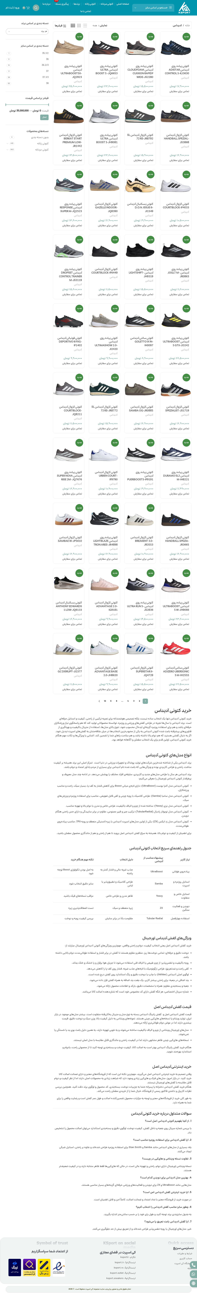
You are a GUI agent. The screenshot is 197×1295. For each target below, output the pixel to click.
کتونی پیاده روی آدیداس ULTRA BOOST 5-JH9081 (107, 139)
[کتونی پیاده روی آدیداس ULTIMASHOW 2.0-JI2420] (104, 319)
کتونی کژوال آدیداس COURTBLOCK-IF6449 (104, 271)
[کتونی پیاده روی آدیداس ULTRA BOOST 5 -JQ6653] (104, 47)
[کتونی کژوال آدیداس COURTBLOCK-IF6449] (104, 250)
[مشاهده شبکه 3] (79, 26)
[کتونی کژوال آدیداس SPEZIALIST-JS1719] (175, 388)
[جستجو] (36, 8)
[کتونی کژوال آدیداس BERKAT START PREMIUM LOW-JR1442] (68, 116)
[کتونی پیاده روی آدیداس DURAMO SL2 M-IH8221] (175, 453)
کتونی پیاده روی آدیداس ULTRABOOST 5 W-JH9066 (176, 606)
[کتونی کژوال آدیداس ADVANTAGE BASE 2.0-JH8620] (104, 648)
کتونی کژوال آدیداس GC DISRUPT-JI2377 (70, 670)
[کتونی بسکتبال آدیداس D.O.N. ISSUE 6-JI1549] (140, 185)
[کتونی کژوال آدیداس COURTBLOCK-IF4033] (175, 185)
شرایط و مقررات (184, 1254)
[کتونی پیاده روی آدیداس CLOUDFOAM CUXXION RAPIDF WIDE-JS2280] (140, 47)
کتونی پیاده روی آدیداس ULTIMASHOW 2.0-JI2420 (106, 343)
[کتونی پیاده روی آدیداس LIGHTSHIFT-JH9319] (140, 250)
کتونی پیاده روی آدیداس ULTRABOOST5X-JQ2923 (71, 71)
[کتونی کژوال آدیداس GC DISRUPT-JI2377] (68, 648)
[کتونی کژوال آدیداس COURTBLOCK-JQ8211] (68, 388)
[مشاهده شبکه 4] (73, 26)
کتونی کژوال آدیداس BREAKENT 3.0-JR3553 (142, 541)
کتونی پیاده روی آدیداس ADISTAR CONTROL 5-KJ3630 (177, 70)
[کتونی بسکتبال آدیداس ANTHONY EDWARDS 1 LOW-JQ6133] (68, 583)
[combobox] (27, 31)
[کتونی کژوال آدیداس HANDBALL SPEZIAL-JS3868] (175, 116)
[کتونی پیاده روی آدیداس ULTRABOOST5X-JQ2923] (68, 47)
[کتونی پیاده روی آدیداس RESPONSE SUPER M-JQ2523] (68, 185)
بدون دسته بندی (40, 138)
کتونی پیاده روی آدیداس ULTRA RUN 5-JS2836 (140, 606)
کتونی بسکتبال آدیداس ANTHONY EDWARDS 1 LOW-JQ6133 (69, 606)
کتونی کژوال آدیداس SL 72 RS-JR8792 (140, 137)
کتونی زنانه (43, 144)
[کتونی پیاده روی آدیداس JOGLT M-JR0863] (175, 250)
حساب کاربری (186, 1259)
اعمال (44, 117)
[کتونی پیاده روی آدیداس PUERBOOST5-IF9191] (140, 453)
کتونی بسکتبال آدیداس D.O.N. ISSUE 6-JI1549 (140, 207)
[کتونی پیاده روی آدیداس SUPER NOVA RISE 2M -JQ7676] (68, 453)
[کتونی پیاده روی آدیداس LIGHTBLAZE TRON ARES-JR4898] (104, 518)
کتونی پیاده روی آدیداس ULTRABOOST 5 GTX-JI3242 (176, 342)
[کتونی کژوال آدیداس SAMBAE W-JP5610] (68, 518)
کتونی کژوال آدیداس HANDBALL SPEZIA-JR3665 (177, 541)
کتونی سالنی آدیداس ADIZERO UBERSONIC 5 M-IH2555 (176, 671)
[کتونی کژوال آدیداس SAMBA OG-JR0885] (140, 388)
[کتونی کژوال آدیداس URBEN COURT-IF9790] (104, 453)
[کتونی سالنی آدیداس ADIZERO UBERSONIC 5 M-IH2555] (175, 648)
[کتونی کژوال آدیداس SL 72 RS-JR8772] (104, 388)
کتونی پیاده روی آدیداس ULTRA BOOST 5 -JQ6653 (107, 70)
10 (105, 701)
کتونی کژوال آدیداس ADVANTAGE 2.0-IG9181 (106, 606)
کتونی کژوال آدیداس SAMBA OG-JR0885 (141, 409)
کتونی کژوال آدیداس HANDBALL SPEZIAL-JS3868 (176, 139)
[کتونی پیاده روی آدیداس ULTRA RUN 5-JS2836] (140, 583)
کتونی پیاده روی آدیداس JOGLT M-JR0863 (178, 273)
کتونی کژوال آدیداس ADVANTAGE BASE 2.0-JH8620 (106, 671)
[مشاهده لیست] (85, 26)
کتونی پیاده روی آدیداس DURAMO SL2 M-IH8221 (176, 476)
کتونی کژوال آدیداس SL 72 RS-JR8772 (105, 409)
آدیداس (185, 78)
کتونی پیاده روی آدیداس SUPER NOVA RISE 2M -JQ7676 (69, 476)
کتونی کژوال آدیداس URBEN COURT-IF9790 (106, 476)
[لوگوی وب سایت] (184, 8)
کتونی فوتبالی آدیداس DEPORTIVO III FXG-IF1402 (69, 342)
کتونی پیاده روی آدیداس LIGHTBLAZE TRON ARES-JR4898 (105, 541)
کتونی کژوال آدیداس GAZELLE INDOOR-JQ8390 (106, 207)
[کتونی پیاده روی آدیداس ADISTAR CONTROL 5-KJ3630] (175, 47)
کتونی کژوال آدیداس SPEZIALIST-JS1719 (177, 409)
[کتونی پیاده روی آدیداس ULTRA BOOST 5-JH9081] (104, 116)
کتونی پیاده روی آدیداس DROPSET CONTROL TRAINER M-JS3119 (70, 274)
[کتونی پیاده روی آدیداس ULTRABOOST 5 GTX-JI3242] (175, 319)
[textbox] (27, 31)
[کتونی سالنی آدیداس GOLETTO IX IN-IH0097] (140, 319)
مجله (190, 1268)
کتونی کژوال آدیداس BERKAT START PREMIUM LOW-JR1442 (70, 140)
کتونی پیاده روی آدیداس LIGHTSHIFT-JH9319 (141, 273)
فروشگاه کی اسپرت (183, 1264)
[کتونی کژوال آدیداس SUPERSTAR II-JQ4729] (140, 648)
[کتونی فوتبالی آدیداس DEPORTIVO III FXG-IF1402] (68, 319)
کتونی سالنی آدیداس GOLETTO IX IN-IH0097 (141, 342)
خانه (187, 26)
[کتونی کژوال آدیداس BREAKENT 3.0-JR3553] (140, 518)
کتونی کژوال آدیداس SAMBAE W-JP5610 (70, 539)
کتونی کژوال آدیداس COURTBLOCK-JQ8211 (70, 410)
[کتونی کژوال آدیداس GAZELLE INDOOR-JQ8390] (104, 185)
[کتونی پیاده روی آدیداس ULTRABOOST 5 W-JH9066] (175, 583)
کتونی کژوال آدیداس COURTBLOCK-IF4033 (176, 206)
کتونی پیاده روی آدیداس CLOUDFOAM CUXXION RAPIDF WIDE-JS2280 (140, 71)
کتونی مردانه (42, 150)
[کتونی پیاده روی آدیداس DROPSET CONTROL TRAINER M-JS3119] (68, 250)
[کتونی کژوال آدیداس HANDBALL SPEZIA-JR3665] (175, 518)
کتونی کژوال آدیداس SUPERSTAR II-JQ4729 (142, 671)
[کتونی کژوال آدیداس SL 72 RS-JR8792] (140, 116)
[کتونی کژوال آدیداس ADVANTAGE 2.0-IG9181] (104, 583)
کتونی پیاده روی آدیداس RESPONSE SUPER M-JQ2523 (71, 207)
